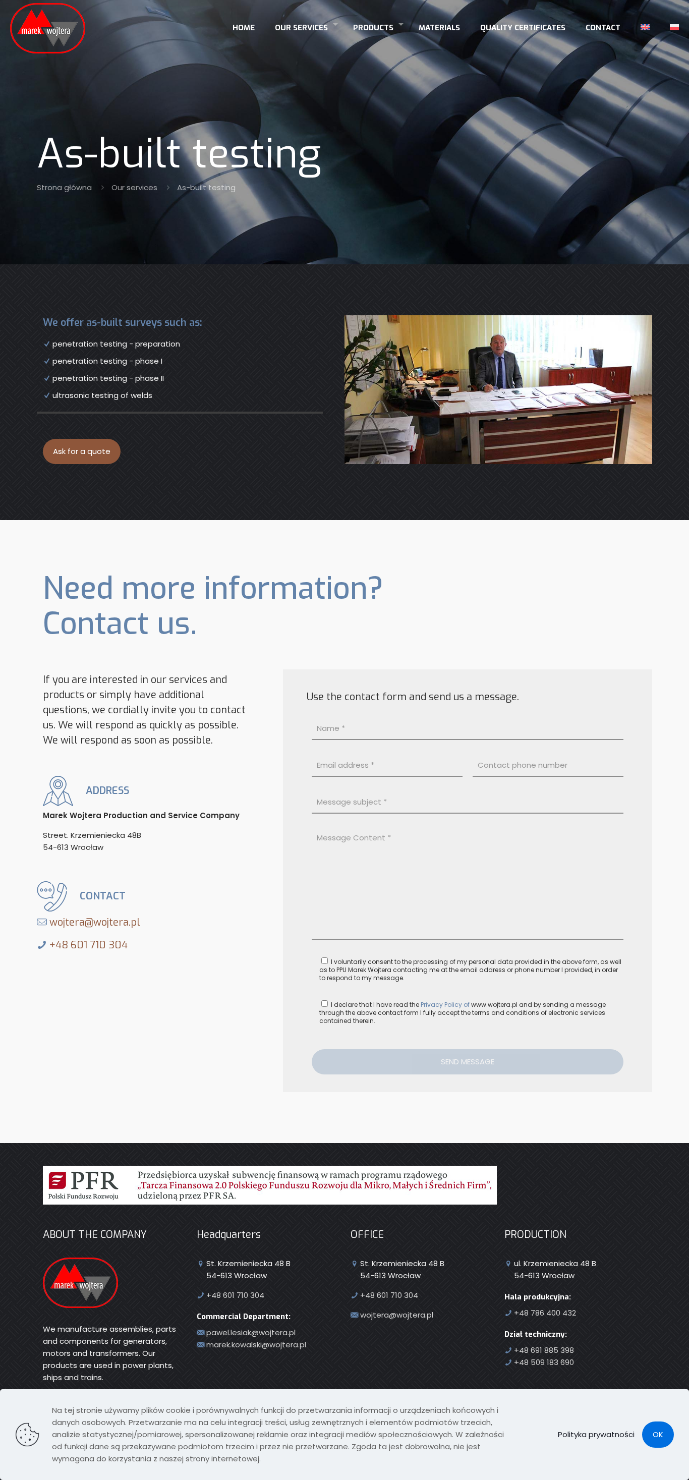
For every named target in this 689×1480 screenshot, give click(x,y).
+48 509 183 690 (544, 1362)
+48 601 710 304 (87, 945)
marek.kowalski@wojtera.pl (256, 1344)
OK (658, 1434)
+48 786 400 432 (545, 1312)
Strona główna (64, 187)
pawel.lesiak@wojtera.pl (251, 1332)
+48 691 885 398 (544, 1350)
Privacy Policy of (445, 1004)
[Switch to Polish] (674, 24)
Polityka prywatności (596, 1434)
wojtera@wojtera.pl (93, 922)
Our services (134, 187)
